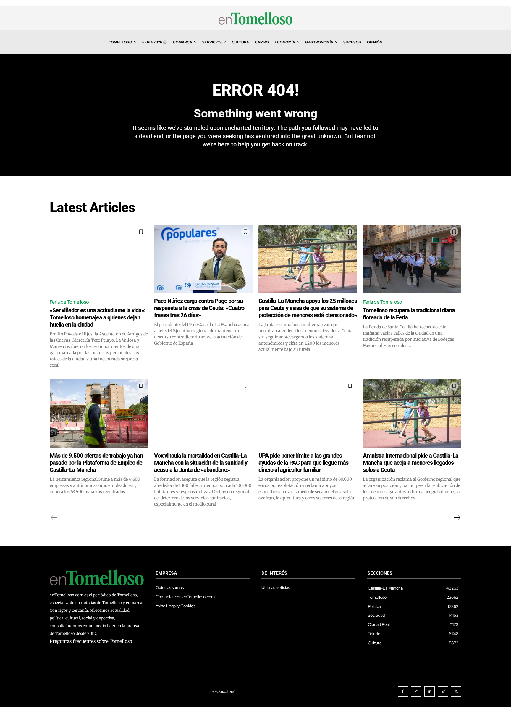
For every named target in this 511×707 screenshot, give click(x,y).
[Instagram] (416, 691)
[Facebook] (403, 691)
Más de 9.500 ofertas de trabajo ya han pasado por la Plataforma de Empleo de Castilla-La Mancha (96, 462)
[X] (456, 691)
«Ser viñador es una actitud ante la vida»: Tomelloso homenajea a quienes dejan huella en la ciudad (97, 317)
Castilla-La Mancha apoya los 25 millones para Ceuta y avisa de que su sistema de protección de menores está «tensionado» (307, 308)
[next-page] (456, 517)
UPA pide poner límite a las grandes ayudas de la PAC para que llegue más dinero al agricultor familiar (303, 462)
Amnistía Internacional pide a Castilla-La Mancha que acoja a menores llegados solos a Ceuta (410, 462)
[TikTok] (443, 691)
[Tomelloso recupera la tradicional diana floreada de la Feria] (412, 259)
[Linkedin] (429, 691)
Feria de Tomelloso (69, 302)
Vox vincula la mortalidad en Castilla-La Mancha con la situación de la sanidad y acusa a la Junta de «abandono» (200, 462)
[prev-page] (54, 517)
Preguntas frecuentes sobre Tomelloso (91, 641)
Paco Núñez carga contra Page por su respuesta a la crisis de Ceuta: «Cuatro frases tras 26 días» (199, 308)
